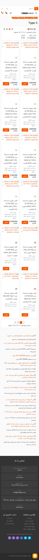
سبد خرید (10, 518)
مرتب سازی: (32, 35)
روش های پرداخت (29, 526)
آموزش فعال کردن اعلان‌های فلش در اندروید (24, 339)
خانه (36, 18)
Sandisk (21, 18)
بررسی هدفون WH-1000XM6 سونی (26, 359)
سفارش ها (10, 521)
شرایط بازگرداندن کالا (29, 529)
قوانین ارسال (29, 521)
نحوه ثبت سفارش (29, 524)
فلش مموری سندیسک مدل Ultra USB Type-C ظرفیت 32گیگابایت (10, 296)
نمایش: (23, 35)
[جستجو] (36, 8)
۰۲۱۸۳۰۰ (19, 470)
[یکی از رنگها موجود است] (35, 58)
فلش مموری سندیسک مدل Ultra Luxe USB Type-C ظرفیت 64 (29, 250)
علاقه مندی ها (10, 524)
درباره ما (29, 518)
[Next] (15, 322)
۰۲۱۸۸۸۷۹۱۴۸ (19, 477)
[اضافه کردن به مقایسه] (21, 46)
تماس (25, 84)
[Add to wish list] (21, 43)
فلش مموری (29, 18)
